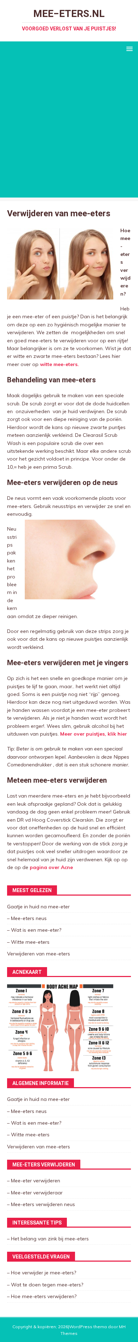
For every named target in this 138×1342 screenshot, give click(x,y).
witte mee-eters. (59, 364)
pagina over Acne (51, 867)
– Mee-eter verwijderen (33, 1180)
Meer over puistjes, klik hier (93, 734)
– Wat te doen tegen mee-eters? (45, 1284)
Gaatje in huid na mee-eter (38, 906)
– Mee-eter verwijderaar (35, 1192)
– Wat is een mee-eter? (34, 930)
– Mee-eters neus (27, 918)
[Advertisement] (69, 128)
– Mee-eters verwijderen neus (41, 1204)
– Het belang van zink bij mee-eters (48, 1238)
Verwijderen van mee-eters (38, 953)
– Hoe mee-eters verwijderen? (41, 1296)
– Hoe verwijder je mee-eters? (41, 1272)
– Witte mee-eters (28, 942)
